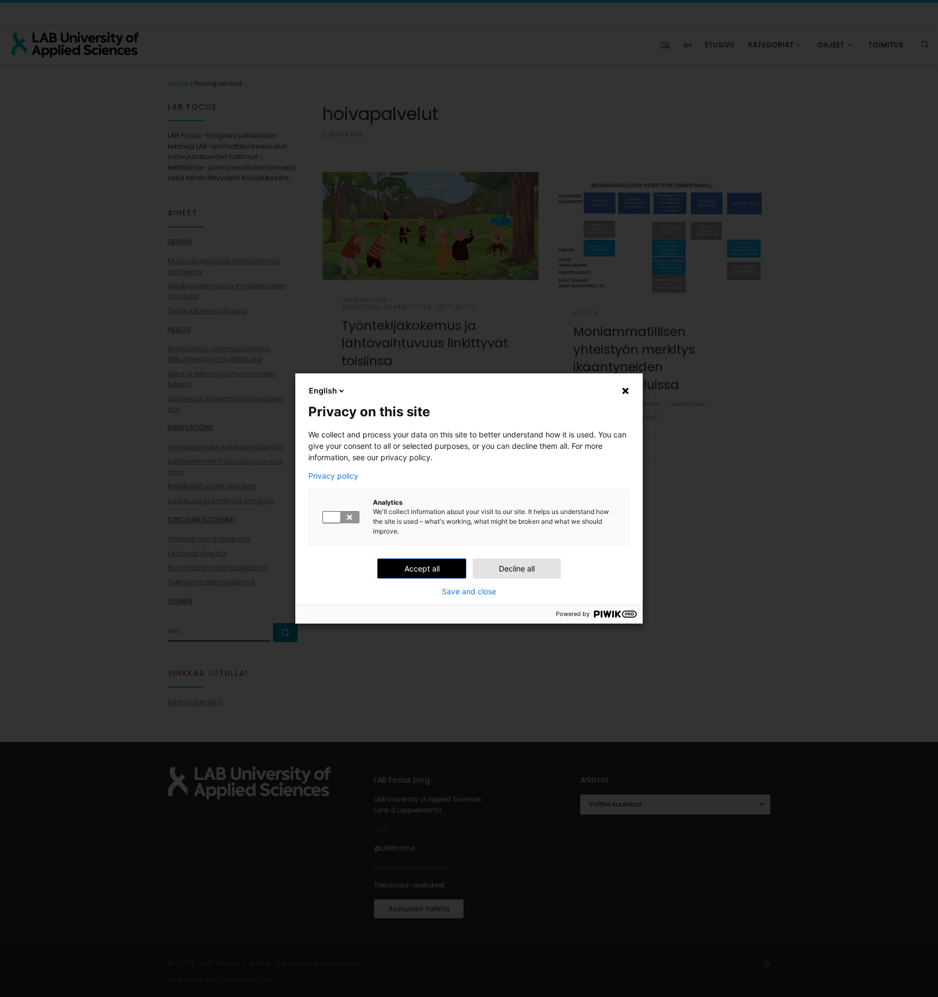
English (323, 390)
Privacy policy (333, 476)
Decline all (517, 568)
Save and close (469, 591)
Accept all (422, 568)
